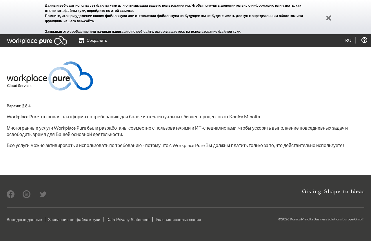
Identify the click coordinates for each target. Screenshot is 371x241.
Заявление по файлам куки (74, 219)
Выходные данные (24, 219)
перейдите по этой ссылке (110, 11)
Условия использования (178, 219)
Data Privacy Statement (128, 219)
